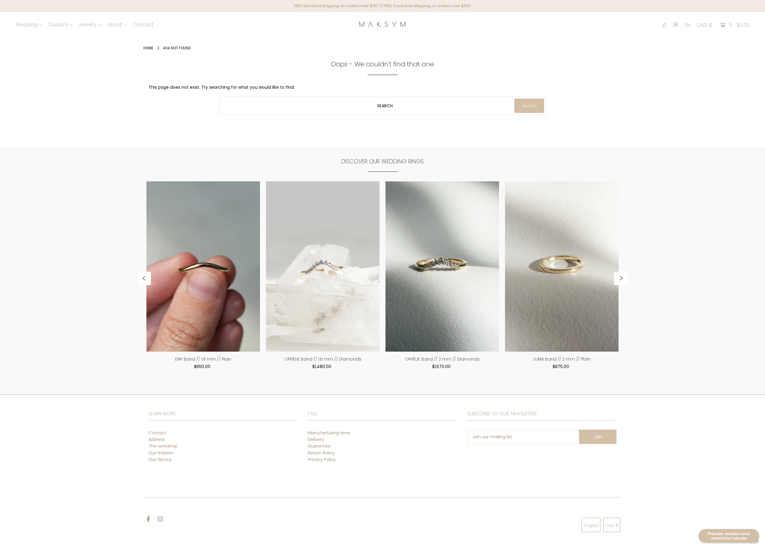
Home (148, 47)
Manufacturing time (329, 433)
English (591, 525)
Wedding (26, 24)
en (688, 25)
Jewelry (88, 24)
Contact (157, 433)
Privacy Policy (322, 459)
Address (157, 439)
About (115, 24)
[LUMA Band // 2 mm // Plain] (562, 266)
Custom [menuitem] (58, 24)
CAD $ (704, 25)
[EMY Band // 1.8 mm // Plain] (203, 266)
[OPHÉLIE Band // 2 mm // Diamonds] (442, 266)
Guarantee (319, 446)
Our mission (161, 453)
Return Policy (321, 453)
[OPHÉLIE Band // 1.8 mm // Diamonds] (323, 266)
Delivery (316, 439)
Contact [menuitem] (143, 24)
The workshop (163, 446)
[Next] (621, 278)
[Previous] (144, 278)
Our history (160, 459)
